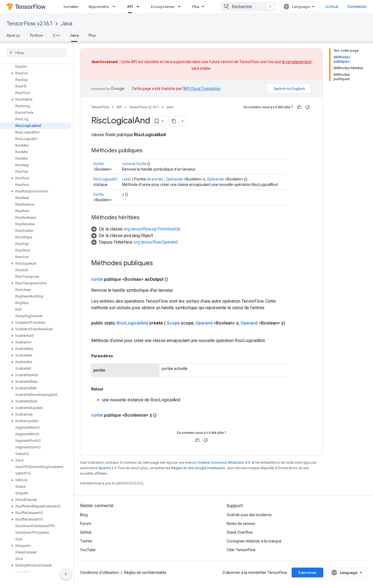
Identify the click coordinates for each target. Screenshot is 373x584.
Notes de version (241, 523)
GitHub (332, 6)
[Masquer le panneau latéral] (65, 574)
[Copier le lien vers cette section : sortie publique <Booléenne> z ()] (163, 415)
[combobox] (248, 6)
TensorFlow (100, 107)
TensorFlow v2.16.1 (29, 23)
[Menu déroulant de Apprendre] (115, 6)
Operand (204, 323)
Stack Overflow (240, 532)
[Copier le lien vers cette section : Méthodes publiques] (148, 151)
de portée (155, 179)
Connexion (356, 6)
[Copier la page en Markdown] (174, 121)
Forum (85, 523)
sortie (97, 279)
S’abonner (307, 572)
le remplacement (297, 62)
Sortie (98, 164)
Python (36, 35)
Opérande (174, 179)
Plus (196, 6)
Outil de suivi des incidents (249, 515)
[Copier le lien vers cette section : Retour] (108, 389)
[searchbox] (37, 52)
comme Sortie (134, 164)
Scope (173, 323)
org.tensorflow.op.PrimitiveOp (152, 229)
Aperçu (13, 35)
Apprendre (98, 6)
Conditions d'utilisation (99, 572)
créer (126, 179)
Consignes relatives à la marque (254, 541)
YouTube (88, 550)
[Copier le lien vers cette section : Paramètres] (118, 356)
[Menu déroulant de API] (139, 6)
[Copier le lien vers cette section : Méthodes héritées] (145, 218)
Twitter (86, 541)
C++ (56, 35)
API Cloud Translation (202, 88)
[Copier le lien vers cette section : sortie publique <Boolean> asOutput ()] (174, 279)
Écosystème (162, 6)
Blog (84, 515)
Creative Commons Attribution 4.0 (223, 462)
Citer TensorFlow (241, 550)
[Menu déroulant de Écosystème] (180, 6)
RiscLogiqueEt (105, 179)
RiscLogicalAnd (132, 323)
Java (66, 23)
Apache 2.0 (107, 468)
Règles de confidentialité (145, 572)
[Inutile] (307, 107)
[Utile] (299, 107)
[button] (35, 73)
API (130, 6)
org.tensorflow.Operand (156, 242)
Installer (71, 6)
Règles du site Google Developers (198, 468)
